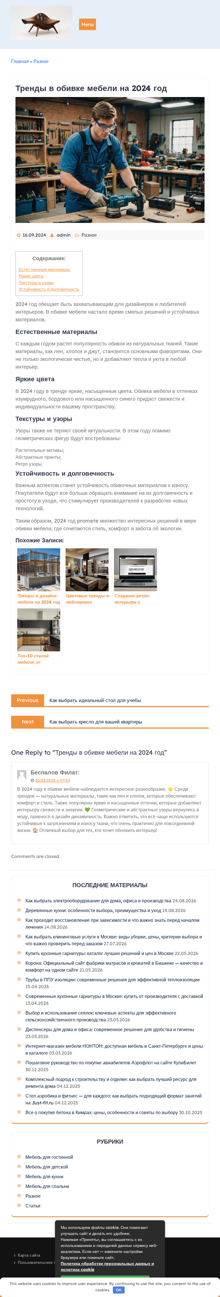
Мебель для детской (46, 1167)
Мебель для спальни (47, 1186)
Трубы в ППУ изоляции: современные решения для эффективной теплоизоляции (112, 979)
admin (64, 235)
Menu (87, 24)
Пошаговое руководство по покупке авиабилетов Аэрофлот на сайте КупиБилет (110, 1062)
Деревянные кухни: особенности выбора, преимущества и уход (93, 910)
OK (119, 1290)
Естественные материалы (44, 269)
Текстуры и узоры (36, 282)
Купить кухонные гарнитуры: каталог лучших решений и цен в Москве (99, 953)
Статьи (32, 1206)
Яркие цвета (31, 276)
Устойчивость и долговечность (49, 289)
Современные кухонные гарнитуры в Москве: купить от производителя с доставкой (114, 996)
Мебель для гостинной (49, 1157)
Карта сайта (29, 1255)
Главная (20, 61)
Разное (41, 61)
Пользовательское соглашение (47, 1262)
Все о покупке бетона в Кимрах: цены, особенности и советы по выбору (101, 1112)
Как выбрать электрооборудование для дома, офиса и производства (98, 900)
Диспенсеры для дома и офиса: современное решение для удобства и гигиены (109, 1029)
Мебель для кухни (44, 1176)
